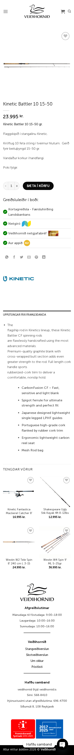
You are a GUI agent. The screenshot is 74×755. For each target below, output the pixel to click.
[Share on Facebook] (14, 257)
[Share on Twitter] (21, 257)
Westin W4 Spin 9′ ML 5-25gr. (55, 561)
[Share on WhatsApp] (6, 257)
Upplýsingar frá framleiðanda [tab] (24, 314)
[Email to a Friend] (29, 257)
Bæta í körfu (38, 186)
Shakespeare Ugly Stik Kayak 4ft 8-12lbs (55, 511)
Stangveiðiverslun (37, 649)
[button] (5, 11)
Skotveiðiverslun (37, 655)
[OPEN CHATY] (62, 744)
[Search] (69, 11)
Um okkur (37, 661)
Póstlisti (37, 667)
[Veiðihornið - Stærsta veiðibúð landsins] (37, 11)
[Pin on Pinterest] (36, 257)
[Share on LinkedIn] (43, 257)
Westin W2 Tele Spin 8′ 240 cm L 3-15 (19, 561)
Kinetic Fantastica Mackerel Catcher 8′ (19, 511)
